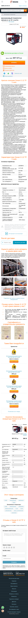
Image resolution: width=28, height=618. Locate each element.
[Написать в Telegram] (4, 73)
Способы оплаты (14, 606)
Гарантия (14, 581)
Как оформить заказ (14, 609)
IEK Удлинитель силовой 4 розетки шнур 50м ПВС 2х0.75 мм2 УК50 (14, 401)
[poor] (7, 547)
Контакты (14, 604)
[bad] (4, 547)
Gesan (14, 502)
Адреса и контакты (23, 5)
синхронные (14, 512)
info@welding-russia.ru (10, 66)
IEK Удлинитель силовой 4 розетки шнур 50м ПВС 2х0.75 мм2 (14, 357)
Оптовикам (14, 591)
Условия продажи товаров (14, 611)
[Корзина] (25, 1)
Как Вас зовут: (7, 550)
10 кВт (6, 500)
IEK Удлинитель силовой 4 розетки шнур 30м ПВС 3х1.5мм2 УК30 (14, 386)
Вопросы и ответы (14, 593)
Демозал (14, 601)
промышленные (13, 500)
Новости (14, 588)
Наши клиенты (14, 586)
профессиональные (9, 508)
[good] (11, 547)
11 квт (17, 508)
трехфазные (21, 500)
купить (14, 62)
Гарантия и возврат (14, 599)
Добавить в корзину (14, 361)
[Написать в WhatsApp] (8, 73)
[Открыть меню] (2, 1)
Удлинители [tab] (14, 346)
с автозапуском (8, 510)
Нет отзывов (11, 21)
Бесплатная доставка (14, 578)
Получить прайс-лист (9, 70)
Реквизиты (14, 596)
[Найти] (25, 10)
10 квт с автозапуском (18, 510)
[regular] (9, 547)
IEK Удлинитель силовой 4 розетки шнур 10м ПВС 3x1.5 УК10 (14, 371)
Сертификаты (14, 583)
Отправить (14, 562)
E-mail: (4, 555)
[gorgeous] (14, 547)
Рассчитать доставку (20, 242)
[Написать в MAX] (12, 73)
